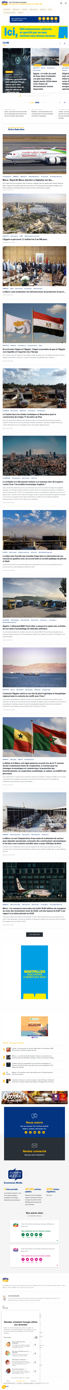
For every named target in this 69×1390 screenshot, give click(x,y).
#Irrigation (28, 288)
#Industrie (43, 620)
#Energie (43, 9)
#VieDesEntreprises (10, 12)
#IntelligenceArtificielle (13, 77)
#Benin (20, 759)
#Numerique (33, 9)
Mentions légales (28, 1383)
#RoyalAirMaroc (34, 176)
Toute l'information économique (25, 3)
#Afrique (13, 759)
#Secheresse (37, 288)
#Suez (43, 68)
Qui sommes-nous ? (9, 1383)
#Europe (24, 9)
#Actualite (7, 9)
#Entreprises (35, 834)
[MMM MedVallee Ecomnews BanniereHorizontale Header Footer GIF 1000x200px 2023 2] (34, 32)
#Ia (22, 74)
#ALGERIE (9, 72)
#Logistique (46, 689)
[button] (64, 43)
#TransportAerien (56, 176)
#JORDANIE (6, 478)
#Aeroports (26, 904)
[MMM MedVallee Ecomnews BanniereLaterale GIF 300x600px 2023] (34, 972)
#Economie (16, 9)
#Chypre (13, 345)
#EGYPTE (38, 65)
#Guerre (34, 478)
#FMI (21, 236)
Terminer (33, 1381)
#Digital (20, 12)
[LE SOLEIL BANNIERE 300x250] (34, 1027)
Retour (8, 1381)
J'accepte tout (20, 1381)
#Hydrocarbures (23, 552)
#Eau (11, 288)
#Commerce (51, 68)
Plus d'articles (34, 934)
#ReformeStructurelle (32, 236)
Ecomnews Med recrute (42, 1383)
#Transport (31, 410)
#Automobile (25, 620)
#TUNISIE (6, 410)
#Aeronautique (15, 834)
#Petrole (34, 552)
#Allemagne (15, 620)
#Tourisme (44, 176)
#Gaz (49, 9)
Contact (19, 1383)
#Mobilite (23, 176)
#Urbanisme (41, 410)
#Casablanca (7, 176)
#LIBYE (5, 552)
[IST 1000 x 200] (34, 1097)
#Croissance (16, 478)
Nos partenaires (13, 1296)
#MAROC (16, 176)
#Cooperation (32, 345)
